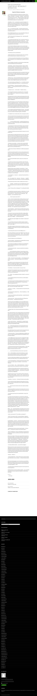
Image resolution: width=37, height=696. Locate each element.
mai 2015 (2, 644)
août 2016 (2, 623)
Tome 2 (13, 479)
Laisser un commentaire (20, 9)
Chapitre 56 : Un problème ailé (5, 539)
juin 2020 (2, 561)
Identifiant (2, 679)
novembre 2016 (3, 618)
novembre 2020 (3, 556)
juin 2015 (2, 643)
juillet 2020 (2, 559)
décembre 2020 (3, 554)
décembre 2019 (3, 567)
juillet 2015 (2, 641)
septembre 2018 (3, 584)
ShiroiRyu (14, 9)
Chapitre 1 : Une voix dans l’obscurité (13, 487)
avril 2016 (2, 630)
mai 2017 (2, 608)
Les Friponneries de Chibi (5, 1)
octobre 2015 (3, 636)
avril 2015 (2, 646)
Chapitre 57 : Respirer (4, 537)
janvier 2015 (3, 651)
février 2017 (3, 613)
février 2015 (3, 649)
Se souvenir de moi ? (5, 683)
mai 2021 (2, 549)
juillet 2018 (2, 587)
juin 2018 (2, 589)
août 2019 (2, 574)
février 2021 (3, 551)
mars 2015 (2, 648)
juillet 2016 (2, 625)
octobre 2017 (3, 600)
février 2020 (3, 564)
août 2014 (2, 659)
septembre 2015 (3, 638)
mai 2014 (2, 664)
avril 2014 (2, 666)
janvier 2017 (3, 615)
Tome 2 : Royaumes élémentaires (16, 4)
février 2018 (3, 595)
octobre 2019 (3, 571)
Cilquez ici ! (3, 691)
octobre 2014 (3, 656)
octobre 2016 (3, 620)
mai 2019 (2, 579)
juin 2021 (2, 548)
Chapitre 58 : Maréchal (4, 534)
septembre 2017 (3, 602)
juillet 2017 (2, 605)
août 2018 (2, 585)
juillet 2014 (2, 661)
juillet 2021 (2, 546)
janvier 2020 (3, 566)
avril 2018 (2, 592)
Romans (9, 4)
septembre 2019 (3, 572)
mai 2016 (2, 628)
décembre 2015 (3, 633)
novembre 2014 (3, 654)
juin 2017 (2, 607)
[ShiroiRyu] (3, 12)
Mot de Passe (3, 681)
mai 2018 (2, 590)
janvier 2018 (3, 597)
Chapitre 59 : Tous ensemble (5, 532)
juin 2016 (2, 626)
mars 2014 (2, 667)
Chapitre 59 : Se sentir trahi (12, 484)
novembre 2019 (3, 569)
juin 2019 (2, 577)
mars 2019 (2, 582)
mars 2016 (2, 631)
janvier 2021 (3, 553)
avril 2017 (2, 610)
